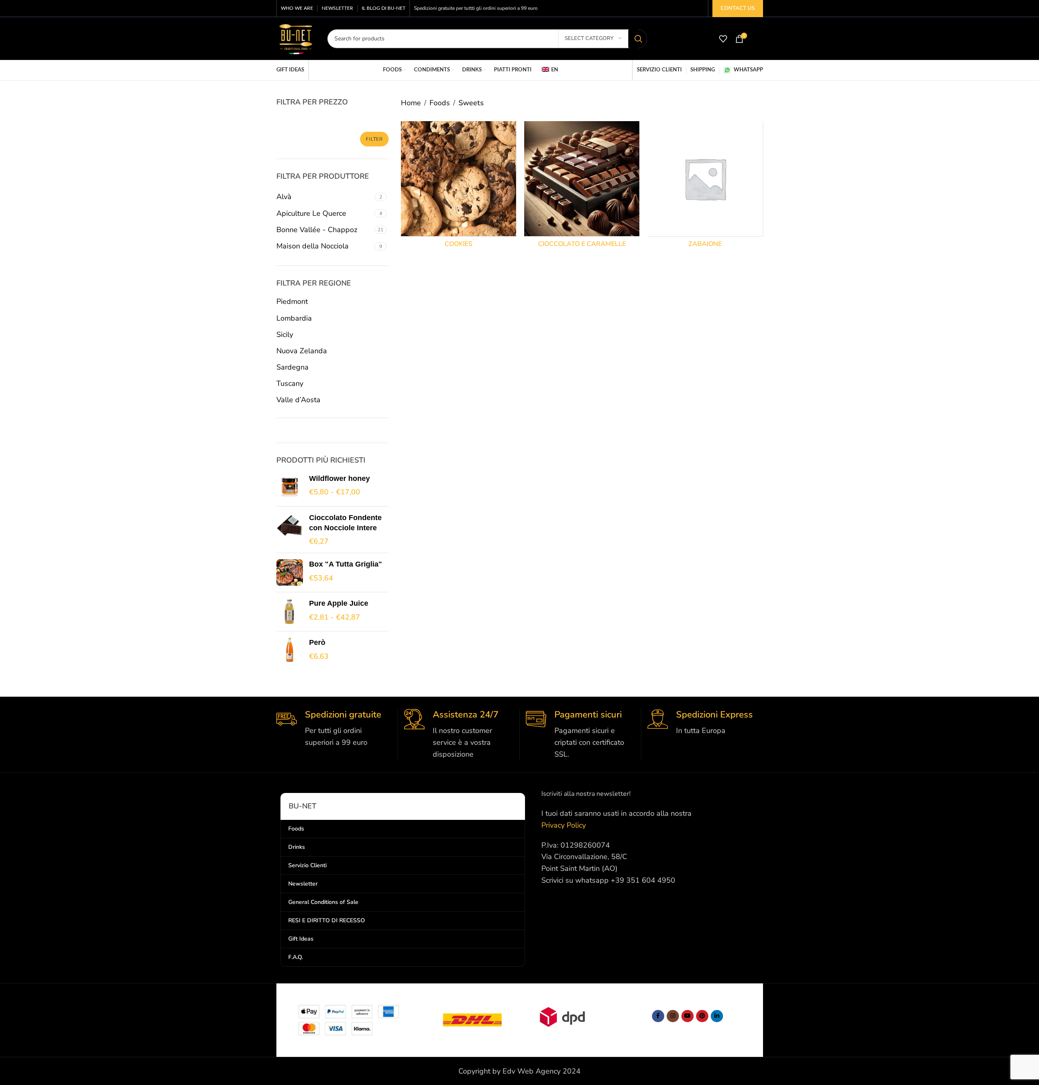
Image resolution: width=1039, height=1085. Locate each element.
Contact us (738, 8)
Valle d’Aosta (298, 400)
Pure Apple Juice (338, 603)
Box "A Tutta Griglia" (345, 564)
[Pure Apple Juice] (289, 611)
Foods (439, 103)
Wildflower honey (339, 478)
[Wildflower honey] (289, 487)
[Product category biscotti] (458, 186)
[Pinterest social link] (702, 1016)
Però (317, 642)
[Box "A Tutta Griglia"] (289, 572)
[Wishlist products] (723, 39)
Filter (374, 139)
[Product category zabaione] (705, 186)
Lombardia (294, 318)
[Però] (289, 651)
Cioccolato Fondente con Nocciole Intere (345, 523)
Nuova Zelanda (301, 351)
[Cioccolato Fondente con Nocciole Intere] (289, 530)
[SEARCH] (637, 38)
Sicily (284, 334)
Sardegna (292, 367)
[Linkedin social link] (717, 1016)
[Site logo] (295, 38)
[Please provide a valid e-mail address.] (687, 1016)
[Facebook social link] (658, 1016)
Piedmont (292, 301)
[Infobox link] (334, 728)
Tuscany (289, 383)
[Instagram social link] (673, 1016)
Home (411, 103)
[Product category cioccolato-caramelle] (581, 186)
